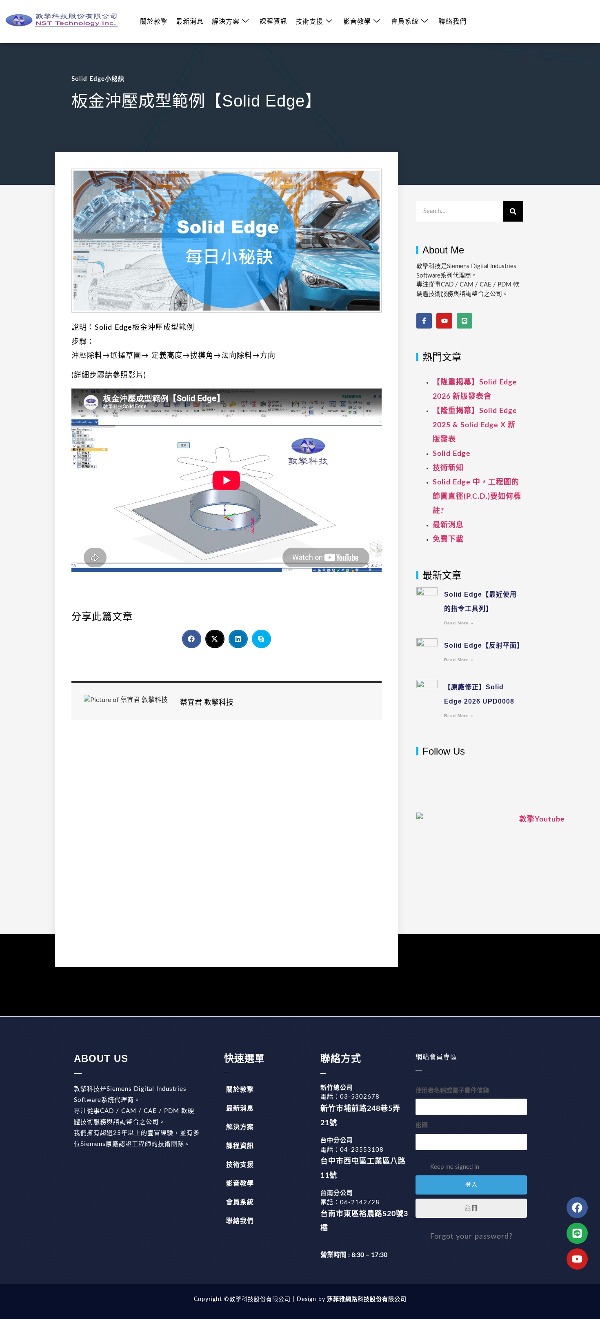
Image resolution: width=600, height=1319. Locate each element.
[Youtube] (444, 321)
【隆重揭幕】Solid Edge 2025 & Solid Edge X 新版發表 (475, 425)
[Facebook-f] (424, 321)
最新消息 (190, 21)
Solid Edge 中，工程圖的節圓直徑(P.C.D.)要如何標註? (477, 497)
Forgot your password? (471, 1236)
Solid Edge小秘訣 (97, 79)
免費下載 (448, 539)
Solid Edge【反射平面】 (484, 645)
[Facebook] (577, 1207)
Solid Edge (452, 453)
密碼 (422, 1125)
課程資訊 (273, 21)
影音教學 (357, 21)
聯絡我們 (453, 21)
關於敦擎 (154, 21)
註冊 (471, 1208)
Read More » (458, 623)
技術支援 (309, 21)
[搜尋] (513, 211)
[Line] (464, 321)
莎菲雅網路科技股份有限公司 (366, 1299)
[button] (191, 639)
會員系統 (405, 21)
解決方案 (226, 21)
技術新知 (448, 468)
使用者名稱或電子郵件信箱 (452, 1091)
